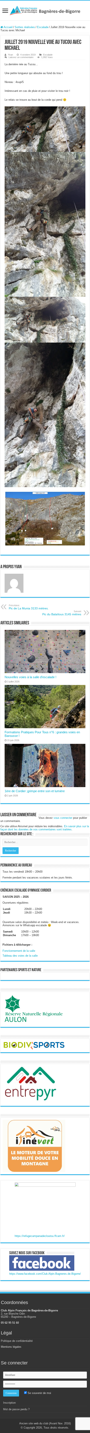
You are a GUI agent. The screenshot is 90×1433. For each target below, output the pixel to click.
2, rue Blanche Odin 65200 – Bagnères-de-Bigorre (18, 1315)
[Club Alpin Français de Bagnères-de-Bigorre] (45, 10)
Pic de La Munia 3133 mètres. (29, 607)
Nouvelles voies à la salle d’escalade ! (30, 677)
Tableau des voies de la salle (20, 955)
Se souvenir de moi (39, 1393)
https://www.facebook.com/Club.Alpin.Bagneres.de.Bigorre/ (45, 1273)
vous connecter (63, 817)
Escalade (42, 27)
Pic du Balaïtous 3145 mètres (61, 613)
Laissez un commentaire (21, 57)
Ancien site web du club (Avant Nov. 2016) (45, 1423)
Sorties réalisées (25, 27)
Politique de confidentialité (17, 1340)
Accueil (8, 27)
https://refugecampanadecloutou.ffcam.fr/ (40, 1236)
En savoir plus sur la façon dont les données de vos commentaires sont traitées (44, 828)
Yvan (10, 54)
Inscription (9, 1402)
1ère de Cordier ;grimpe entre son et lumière (35, 791)
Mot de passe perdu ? (16, 1409)
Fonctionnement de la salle (19, 950)
